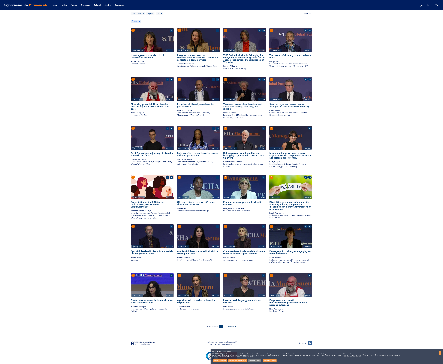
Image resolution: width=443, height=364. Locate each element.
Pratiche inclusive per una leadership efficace (242, 203)
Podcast (73, 5)
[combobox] (138, 13)
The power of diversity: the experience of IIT (290, 56)
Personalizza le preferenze (237, 361)
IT (171, 30)
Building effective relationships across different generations (197, 154)
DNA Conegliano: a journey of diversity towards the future (152, 154)
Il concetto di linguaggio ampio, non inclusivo (242, 301)
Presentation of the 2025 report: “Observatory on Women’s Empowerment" (148, 204)
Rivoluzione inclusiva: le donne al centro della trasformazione (152, 301)
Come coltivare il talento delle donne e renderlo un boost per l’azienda (244, 252)
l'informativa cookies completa (352, 355)
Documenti (85, 5)
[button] (422, 5)
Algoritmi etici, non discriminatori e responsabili (196, 301)
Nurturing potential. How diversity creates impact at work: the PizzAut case (150, 106)
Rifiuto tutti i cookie (255, 361)
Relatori (97, 5)
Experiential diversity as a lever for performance (195, 105)
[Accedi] (428, 5)
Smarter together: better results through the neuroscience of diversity (289, 105)
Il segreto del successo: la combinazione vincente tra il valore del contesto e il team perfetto (197, 57)
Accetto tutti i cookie (269, 361)
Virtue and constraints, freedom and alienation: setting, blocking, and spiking (242, 106)
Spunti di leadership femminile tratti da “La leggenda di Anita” (152, 252)
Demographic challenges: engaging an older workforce (290, 252)
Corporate (119, 5)
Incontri (55, 5)
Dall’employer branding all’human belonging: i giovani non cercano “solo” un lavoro (244, 155)
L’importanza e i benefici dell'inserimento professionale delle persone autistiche (288, 302)
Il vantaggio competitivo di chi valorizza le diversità (147, 56)
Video (64, 5)
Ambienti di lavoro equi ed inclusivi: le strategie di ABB (197, 252)
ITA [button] (436, 5)
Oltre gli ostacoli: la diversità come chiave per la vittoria (196, 203)
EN (264, 30)
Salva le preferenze (220, 361)
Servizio (108, 5)
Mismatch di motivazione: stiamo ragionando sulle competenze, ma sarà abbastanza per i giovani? (290, 155)
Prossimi (231, 327)
